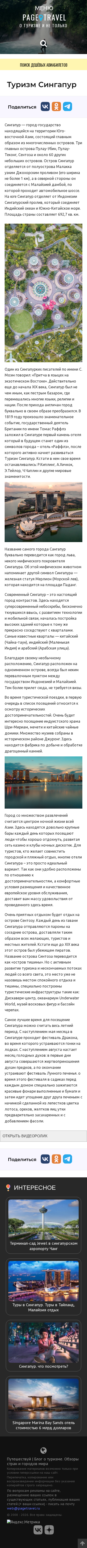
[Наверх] (82, 1542)
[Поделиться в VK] (45, 112)
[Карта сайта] (43, 1451)
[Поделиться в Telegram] (67, 112)
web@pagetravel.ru (23, 1508)
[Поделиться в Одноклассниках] (56, 112)
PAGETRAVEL (45, 17)
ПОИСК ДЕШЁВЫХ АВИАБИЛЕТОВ (43, 65)
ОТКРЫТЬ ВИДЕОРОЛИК (25, 1136)
